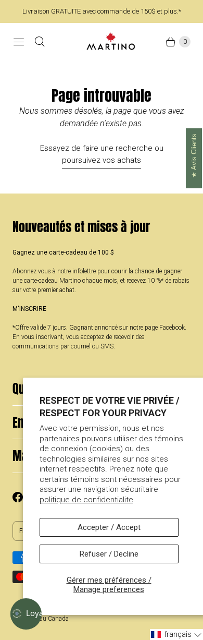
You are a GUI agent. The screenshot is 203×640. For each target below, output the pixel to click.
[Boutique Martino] (111, 41)
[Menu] (18, 41)
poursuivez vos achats (101, 160)
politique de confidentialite (86, 499)
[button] (176, 634)
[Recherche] (39, 41)
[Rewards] (26, 614)
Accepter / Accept (109, 527)
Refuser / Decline (109, 554)
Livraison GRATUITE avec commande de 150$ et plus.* (101, 11)
